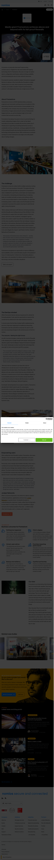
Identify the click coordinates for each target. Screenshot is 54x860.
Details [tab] (27, 422)
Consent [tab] (9, 422)
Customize (26, 439)
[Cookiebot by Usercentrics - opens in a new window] (46, 419)
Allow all (44, 439)
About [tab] (44, 422)
